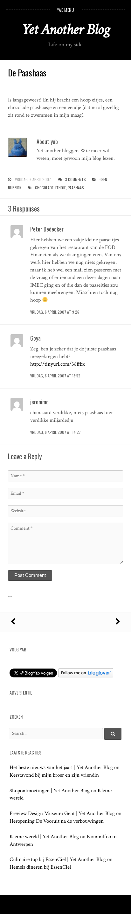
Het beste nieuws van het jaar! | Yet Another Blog (61, 767)
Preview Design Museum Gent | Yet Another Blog (62, 813)
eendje (60, 187)
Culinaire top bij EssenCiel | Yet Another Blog (58, 859)
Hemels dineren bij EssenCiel (40, 867)
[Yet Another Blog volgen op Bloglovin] (85, 675)
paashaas (76, 187)
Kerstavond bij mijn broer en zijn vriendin (54, 775)
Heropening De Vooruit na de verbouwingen (57, 821)
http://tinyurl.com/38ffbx (57, 364)
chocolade (44, 187)
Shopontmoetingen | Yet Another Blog (50, 790)
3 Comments (75, 179)
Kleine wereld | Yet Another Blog (44, 836)
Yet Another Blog (65, 29)
